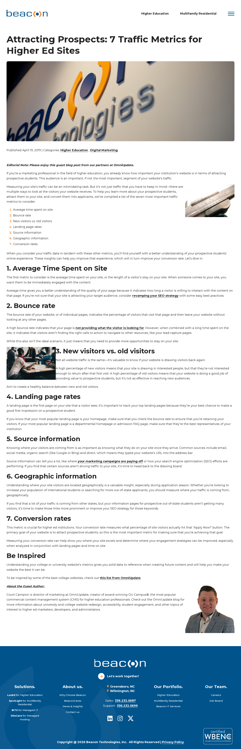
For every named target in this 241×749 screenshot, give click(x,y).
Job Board (216, 700)
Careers (216, 695)
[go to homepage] (120, 664)
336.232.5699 (127, 706)
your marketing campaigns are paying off (110, 461)
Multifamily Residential (198, 13)
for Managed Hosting (25, 717)
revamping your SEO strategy (155, 296)
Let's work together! (123, 676)
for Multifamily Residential (25, 702)
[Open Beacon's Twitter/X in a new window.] (131, 718)
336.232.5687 (125, 700)
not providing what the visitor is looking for (110, 328)
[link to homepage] (27, 13)
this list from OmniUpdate (120, 578)
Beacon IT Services (168, 706)
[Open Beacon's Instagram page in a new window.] (120, 718)
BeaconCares (72, 700)
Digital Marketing (104, 150)
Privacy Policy (173, 742)
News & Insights (73, 706)
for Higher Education (25, 695)
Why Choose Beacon (72, 695)
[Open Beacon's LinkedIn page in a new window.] (110, 718)
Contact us (73, 712)
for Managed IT (25, 710)
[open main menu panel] (231, 14)
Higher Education (155, 13)
